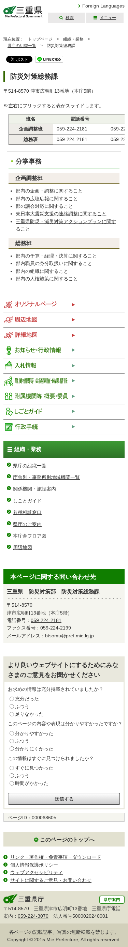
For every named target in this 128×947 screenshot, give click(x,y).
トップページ (40, 39)
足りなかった (29, 714)
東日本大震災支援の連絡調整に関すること (61, 213)
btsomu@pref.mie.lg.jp (69, 635)
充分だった (27, 698)
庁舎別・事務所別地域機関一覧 (46, 477)
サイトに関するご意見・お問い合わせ (50, 880)
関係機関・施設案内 (34, 489)
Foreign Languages (103, 6)
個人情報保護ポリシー (34, 865)
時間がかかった (31, 783)
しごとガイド (27, 500)
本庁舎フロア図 (29, 536)
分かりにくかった (34, 748)
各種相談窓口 (27, 512)
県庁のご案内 (27, 524)
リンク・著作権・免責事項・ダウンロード (55, 857)
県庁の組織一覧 (22, 45)
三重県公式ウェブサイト (23, 12)
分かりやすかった (34, 733)
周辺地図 (22, 547)
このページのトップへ (67, 839)
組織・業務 (73, 39)
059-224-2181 (46, 620)
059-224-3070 (33, 916)
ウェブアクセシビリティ (36, 872)
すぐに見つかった (34, 768)
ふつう (22, 706)
